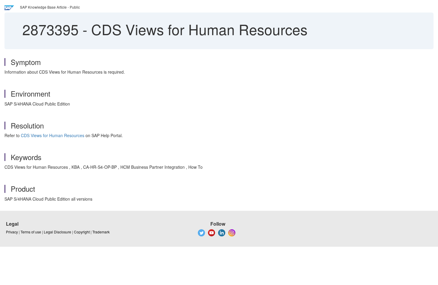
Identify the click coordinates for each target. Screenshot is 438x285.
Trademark (101, 231)
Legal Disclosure (57, 231)
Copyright (82, 231)
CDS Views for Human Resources (52, 135)
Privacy (12, 231)
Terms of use (31, 231)
